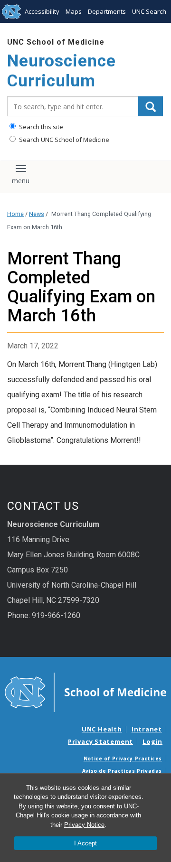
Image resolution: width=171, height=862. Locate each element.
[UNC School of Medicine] (85, 691)
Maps (74, 11)
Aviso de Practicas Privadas (122, 771)
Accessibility (42, 11)
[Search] (150, 106)
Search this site (40, 126)
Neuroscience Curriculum (61, 71)
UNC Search (149, 11)
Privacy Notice (84, 824)
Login (152, 741)
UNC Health (102, 729)
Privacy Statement (100, 741)
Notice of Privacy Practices (123, 758)
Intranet (147, 729)
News (36, 213)
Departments (107, 11)
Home (15, 213)
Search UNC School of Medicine (63, 139)
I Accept (85, 843)
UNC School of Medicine (55, 42)
